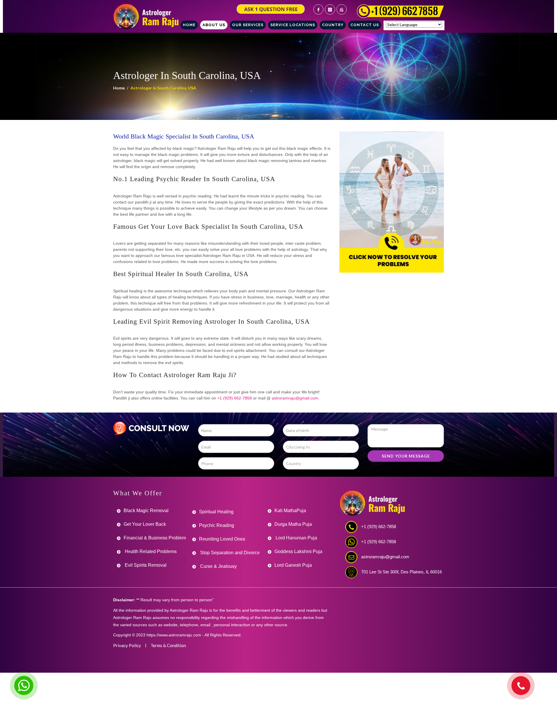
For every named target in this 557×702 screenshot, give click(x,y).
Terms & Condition (168, 645)
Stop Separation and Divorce (229, 552)
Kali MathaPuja (290, 510)
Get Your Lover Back (145, 524)
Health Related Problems (150, 551)
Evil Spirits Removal (145, 565)
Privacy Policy (127, 645)
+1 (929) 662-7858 (234, 398)
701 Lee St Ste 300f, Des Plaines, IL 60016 (401, 571)
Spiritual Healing (216, 511)
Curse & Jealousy (218, 566)
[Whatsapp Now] (23, 685)
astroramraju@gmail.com (385, 556)
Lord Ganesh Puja (293, 565)
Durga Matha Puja (293, 524)
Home (119, 87)
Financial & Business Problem (155, 537)
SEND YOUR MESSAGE (406, 455)
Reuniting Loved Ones (222, 539)
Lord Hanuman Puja (295, 537)
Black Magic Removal (146, 510)
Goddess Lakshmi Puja (298, 551)
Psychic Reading (216, 525)
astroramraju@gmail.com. (295, 398)
